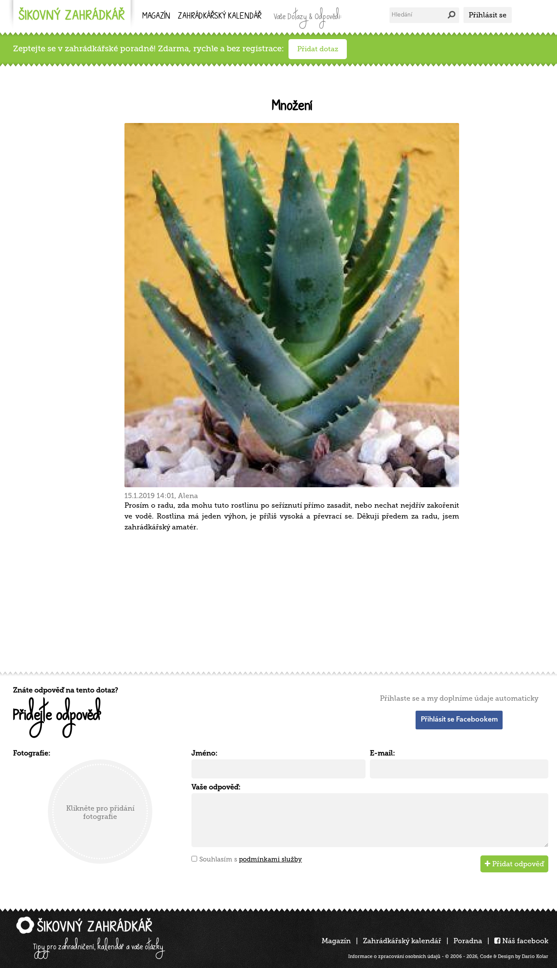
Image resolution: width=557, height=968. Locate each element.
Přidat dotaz (317, 49)
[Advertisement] (274, 600)
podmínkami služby (270, 859)
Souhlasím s (250, 859)
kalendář (220, 16)
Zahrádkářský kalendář (402, 941)
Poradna (467, 941)
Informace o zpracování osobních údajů (394, 956)
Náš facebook (524, 941)
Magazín (156, 16)
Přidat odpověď (517, 864)
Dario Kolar (535, 956)
